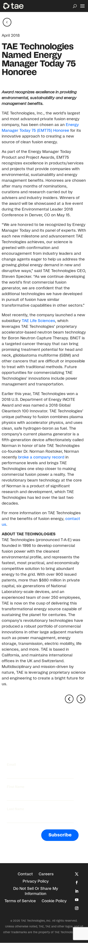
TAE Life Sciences (38, 321)
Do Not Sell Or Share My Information (35, 891)
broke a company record (41, 457)
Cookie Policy (54, 901)
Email (11, 764)
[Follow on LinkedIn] (76, 891)
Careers (46, 874)
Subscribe (60, 835)
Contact (25, 874)
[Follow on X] (76, 874)
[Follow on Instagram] (76, 908)
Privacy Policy (36, 881)
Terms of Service (20, 901)
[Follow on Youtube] (76, 899)
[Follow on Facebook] (76, 882)
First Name (15, 786)
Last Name (15, 809)
